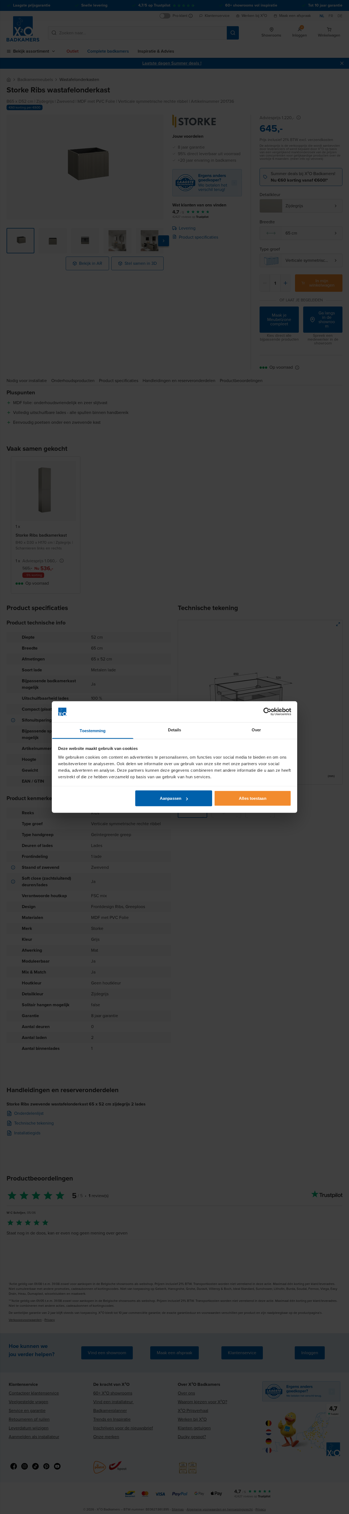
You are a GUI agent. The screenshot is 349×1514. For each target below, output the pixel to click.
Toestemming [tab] (93, 730)
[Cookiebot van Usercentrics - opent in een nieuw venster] (267, 712)
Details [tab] (174, 729)
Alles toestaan (252, 798)
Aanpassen (170, 798)
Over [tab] (256, 729)
